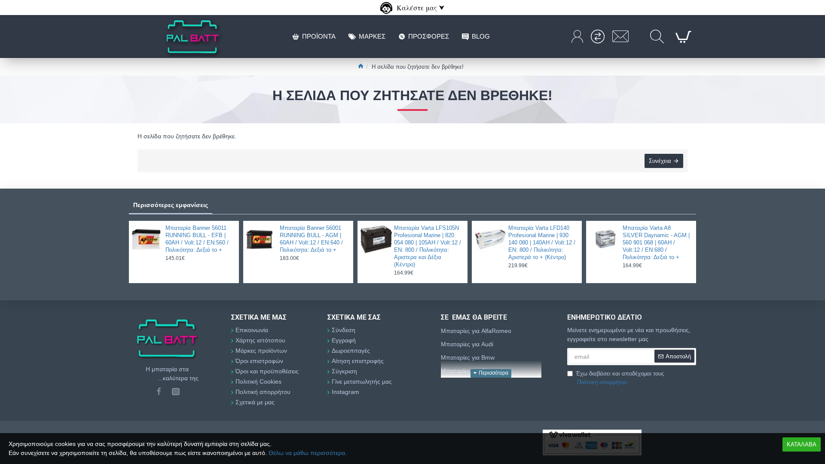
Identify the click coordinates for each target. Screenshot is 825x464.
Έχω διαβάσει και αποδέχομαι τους (620, 377)
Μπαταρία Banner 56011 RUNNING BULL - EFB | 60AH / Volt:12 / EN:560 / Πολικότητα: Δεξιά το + (197, 239)
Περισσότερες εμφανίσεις (170, 204)
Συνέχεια (660, 161)
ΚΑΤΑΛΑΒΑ (801, 444)
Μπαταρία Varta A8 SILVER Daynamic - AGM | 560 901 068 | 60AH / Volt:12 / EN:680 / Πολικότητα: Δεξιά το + (656, 242)
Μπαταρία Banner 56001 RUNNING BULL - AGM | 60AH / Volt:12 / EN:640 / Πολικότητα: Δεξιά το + (311, 239)
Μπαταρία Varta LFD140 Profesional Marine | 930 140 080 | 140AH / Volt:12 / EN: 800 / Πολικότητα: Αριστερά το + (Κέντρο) (541, 242)
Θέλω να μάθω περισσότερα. (308, 452)
